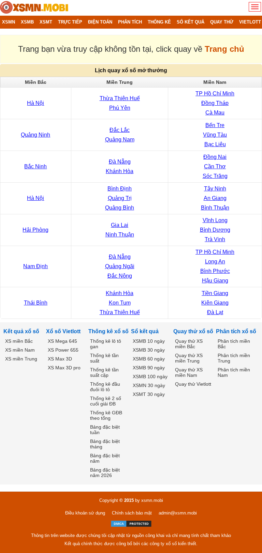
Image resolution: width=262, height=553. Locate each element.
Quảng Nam (119, 139)
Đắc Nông (119, 276)
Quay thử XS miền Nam (189, 372)
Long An (215, 261)
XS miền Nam (20, 350)
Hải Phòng (35, 230)
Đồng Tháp (215, 103)
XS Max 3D (60, 359)
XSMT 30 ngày (149, 394)
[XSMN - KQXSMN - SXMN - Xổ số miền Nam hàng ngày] (34, 8)
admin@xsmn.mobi (178, 513)
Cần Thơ (215, 166)
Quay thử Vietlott (193, 384)
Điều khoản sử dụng (85, 513)
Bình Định (119, 188)
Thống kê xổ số (108, 331)
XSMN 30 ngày (149, 385)
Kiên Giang (215, 303)
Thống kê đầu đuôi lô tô (105, 386)
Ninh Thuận (119, 234)
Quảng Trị (120, 198)
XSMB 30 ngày (149, 350)
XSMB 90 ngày (149, 367)
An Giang (215, 198)
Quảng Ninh (35, 135)
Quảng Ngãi (119, 266)
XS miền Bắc (19, 341)
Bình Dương (215, 230)
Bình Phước (215, 271)
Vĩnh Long (215, 220)
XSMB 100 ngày (150, 376)
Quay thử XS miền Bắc (189, 343)
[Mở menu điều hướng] (255, 7)
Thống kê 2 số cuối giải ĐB (105, 401)
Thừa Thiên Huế (120, 98)
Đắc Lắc (120, 130)
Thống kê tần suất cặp (104, 372)
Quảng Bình (119, 208)
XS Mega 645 (62, 341)
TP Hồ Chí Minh (214, 93)
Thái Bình (35, 303)
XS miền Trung (21, 359)
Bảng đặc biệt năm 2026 (105, 472)
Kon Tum (120, 303)
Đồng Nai (215, 157)
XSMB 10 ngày (149, 341)
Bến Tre (214, 125)
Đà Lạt (215, 312)
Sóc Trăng (215, 176)
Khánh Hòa (119, 171)
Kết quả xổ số (21, 331)
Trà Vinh (215, 239)
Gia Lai (119, 225)
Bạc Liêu (215, 144)
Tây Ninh (215, 188)
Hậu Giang (215, 280)
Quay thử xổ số (193, 331)
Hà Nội (35, 103)
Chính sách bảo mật (132, 513)
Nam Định (35, 266)
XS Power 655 (63, 350)
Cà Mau (214, 113)
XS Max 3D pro (64, 367)
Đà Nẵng (120, 162)
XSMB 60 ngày (149, 359)
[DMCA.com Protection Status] (131, 523)
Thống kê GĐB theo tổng (106, 415)
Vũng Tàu (215, 135)
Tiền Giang (215, 293)
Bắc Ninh (35, 166)
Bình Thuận (215, 208)
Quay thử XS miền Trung (189, 358)
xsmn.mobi (152, 500)
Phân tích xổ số (236, 331)
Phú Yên (119, 108)
